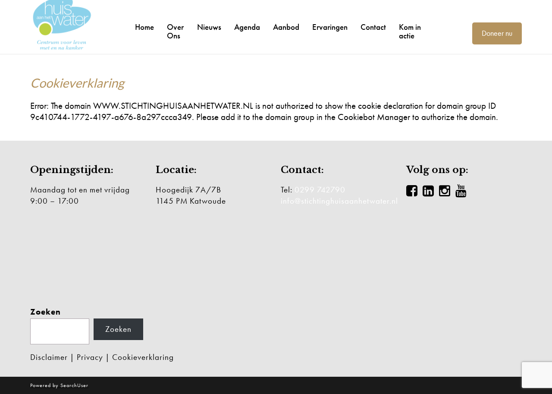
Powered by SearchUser (59, 385)
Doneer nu (497, 33)
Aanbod (286, 27)
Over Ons (175, 31)
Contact (373, 27)
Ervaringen (330, 27)
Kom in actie (410, 31)
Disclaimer (49, 357)
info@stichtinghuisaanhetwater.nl (339, 200)
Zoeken (45, 312)
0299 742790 (320, 189)
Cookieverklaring (143, 357)
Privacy (90, 357)
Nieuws (209, 27)
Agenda (247, 27)
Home (144, 27)
